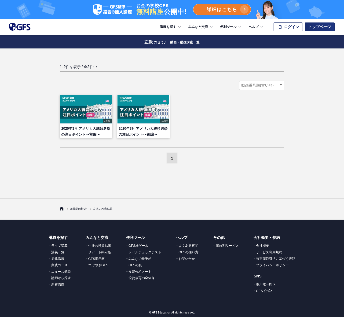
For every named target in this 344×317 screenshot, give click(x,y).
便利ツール (228, 27)
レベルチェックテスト (144, 252)
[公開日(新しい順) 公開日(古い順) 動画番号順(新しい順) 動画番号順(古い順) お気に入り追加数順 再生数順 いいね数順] (261, 85)
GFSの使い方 (188, 252)
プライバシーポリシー (272, 265)
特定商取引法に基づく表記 (275, 259)
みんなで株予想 (139, 259)
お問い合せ (187, 259)
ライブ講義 (59, 245)
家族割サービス (227, 245)
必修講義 (57, 259)
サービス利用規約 (269, 252)
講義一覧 (57, 252)
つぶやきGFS (98, 265)
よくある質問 (188, 245)
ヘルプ (254, 27)
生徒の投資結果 (99, 245)
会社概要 (262, 245)
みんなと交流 (198, 27)
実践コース (59, 265)
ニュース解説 (61, 271)
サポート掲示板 (99, 252)
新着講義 (57, 284)
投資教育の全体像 (141, 278)
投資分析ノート (139, 271)
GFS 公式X (264, 291)
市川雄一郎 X (265, 284)
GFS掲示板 (96, 259)
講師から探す (61, 278)
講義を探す (168, 27)
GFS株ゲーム (138, 245)
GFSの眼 (135, 265)
